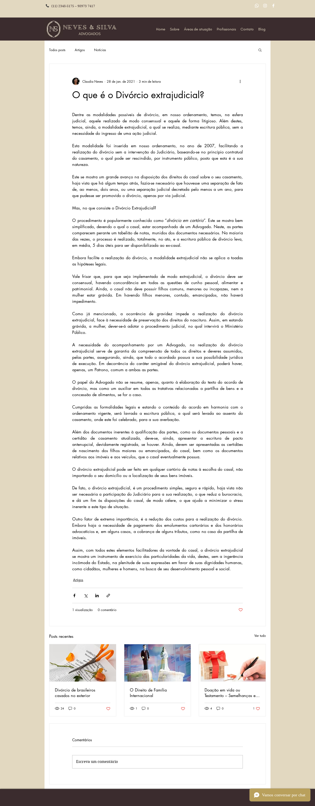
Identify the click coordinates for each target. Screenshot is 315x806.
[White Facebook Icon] (273, 5)
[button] (260, 50)
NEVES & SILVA (91, 27)
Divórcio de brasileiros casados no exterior (75, 692)
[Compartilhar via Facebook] (74, 595)
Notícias (100, 50)
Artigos (80, 50)
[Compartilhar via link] (108, 595)
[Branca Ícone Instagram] (265, 5)
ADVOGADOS (90, 34)
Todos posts (57, 50)
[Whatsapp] (256, 5)
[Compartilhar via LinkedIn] (97, 595)
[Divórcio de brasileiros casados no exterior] (82, 663)
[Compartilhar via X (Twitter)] (85, 595)
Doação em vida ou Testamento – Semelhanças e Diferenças (230, 692)
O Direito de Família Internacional (148, 692)
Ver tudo (260, 635)
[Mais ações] (240, 81)
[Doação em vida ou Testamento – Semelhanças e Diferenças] (232, 663)
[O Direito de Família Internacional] (157, 663)
